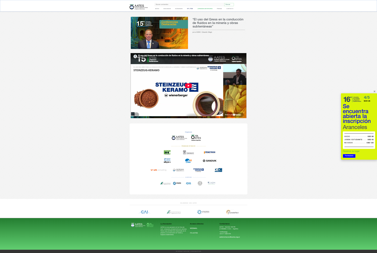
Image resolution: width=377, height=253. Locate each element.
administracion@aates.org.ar (229, 237)
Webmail (193, 228)
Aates (157, 8)
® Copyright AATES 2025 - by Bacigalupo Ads (188, 251)
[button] (374, 91)
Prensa (219, 8)
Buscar (228, 4)
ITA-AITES (194, 233)
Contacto (229, 8)
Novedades (179, 8)
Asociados (167, 8)
